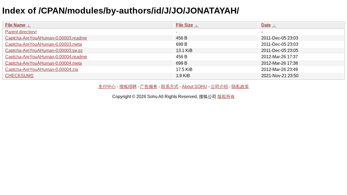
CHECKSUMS (19, 75)
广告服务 (149, 86)
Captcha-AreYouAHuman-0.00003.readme (46, 38)
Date (266, 25)
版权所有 (226, 96)
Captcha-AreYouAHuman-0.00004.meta (43, 63)
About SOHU (194, 86)
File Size (184, 25)
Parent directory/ (21, 32)
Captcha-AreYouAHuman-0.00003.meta (43, 44)
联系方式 (169, 86)
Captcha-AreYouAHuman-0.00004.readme (46, 56)
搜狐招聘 (128, 86)
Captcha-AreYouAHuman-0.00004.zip (41, 69)
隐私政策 (240, 86)
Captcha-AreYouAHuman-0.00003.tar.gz (44, 50)
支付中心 (107, 86)
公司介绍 (219, 86)
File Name (15, 25)
